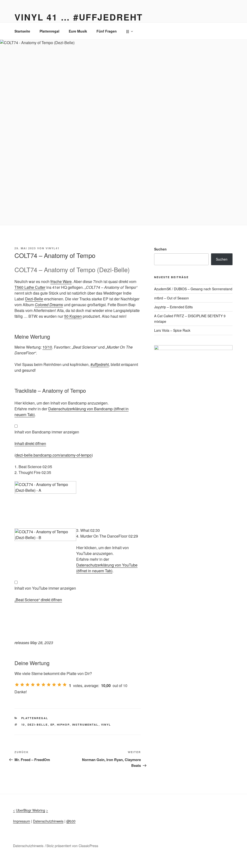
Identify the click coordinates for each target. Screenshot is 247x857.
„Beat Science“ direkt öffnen (38, 599)
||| (127, 31)
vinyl (106, 724)
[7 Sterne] (48, 684)
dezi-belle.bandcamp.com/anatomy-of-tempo (54, 455)
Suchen (160, 249)
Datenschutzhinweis (48, 821)
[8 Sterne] (54, 684)
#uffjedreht (99, 364)
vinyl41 (53, 248)
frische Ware (61, 281)
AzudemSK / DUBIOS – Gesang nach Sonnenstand (193, 288)
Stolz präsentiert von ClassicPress (72, 845)
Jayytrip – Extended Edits (173, 306)
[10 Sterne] (64, 684)
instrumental (85, 724)
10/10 (47, 347)
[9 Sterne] (59, 684)
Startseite (22, 31)
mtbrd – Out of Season (171, 298)
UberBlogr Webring (30, 810)
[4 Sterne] (32, 684)
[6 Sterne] (43, 684)
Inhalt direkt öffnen (30, 443)
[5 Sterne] (38, 684)
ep (52, 724)
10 (23, 724)
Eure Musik (78, 31)
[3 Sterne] (27, 684)
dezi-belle (37, 724)
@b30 (70, 821)
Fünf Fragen (106, 31)
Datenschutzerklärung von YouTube (106, 568)
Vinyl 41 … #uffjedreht (78, 17)
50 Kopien (73, 316)
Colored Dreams (49, 304)
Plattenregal (49, 31)
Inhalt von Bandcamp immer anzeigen (46, 432)
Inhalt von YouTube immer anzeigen (45, 588)
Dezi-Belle (34, 299)
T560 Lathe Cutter (29, 287)
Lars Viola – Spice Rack (172, 330)
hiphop (63, 724)
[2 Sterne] (22, 684)
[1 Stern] (16, 684)
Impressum (21, 821)
